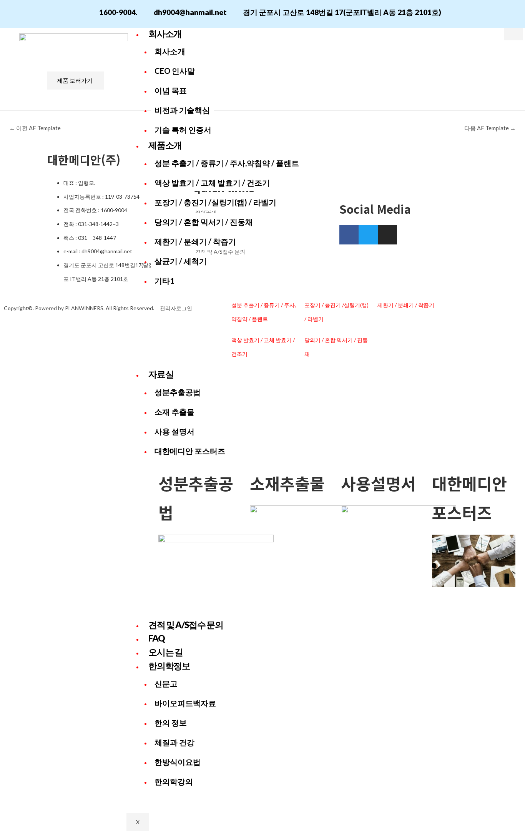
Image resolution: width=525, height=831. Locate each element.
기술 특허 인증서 (183, 129)
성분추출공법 (178, 392)
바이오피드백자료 (185, 703)
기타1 (164, 280)
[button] (75, 80)
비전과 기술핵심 (182, 110)
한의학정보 (169, 665)
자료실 (160, 374)
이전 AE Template (35, 128)
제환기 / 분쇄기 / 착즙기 (195, 241)
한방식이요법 (178, 761)
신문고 (166, 683)
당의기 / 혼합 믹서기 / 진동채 (204, 221)
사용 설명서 (174, 431)
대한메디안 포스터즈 (190, 450)
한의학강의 (174, 781)
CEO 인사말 (175, 70)
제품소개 (164, 145)
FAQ (156, 638)
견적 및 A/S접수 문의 (185, 624)
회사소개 (164, 33)
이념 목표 (171, 90)
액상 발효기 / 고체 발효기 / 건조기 (212, 182)
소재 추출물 (174, 411)
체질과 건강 (174, 742)
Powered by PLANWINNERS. (70, 308)
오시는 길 (165, 652)
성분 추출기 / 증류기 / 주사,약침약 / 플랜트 (227, 163)
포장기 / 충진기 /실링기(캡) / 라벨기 (215, 202)
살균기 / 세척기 (181, 261)
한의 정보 (171, 722)
